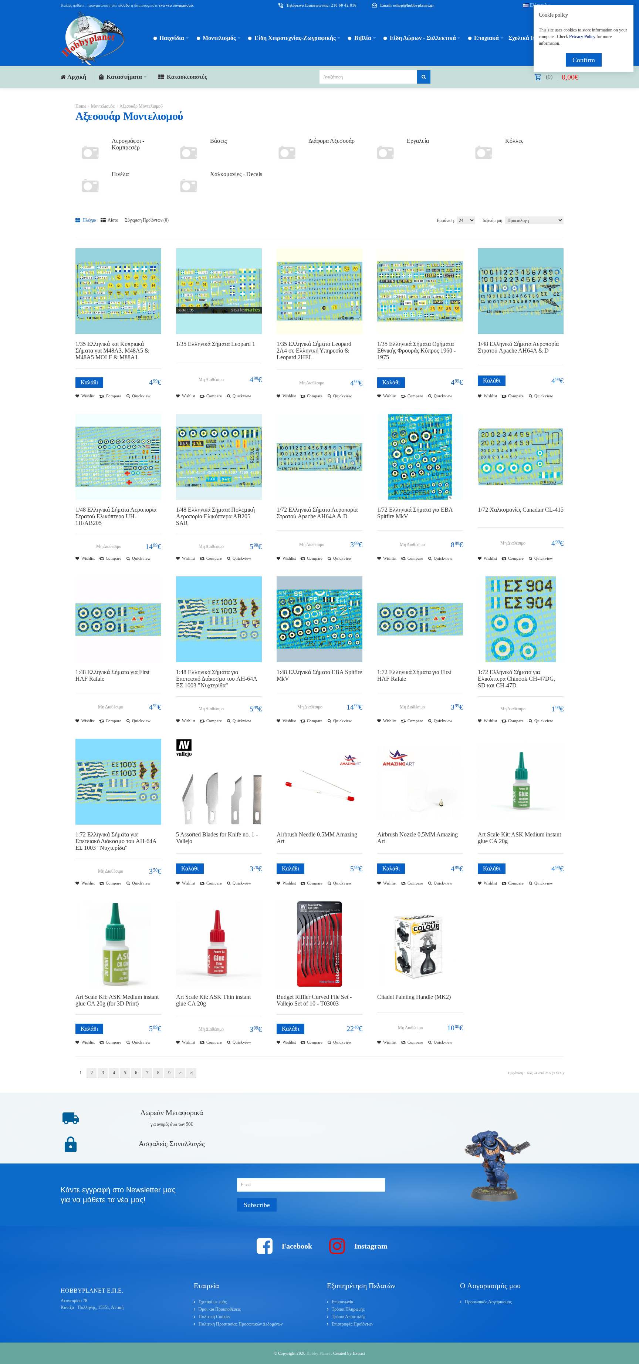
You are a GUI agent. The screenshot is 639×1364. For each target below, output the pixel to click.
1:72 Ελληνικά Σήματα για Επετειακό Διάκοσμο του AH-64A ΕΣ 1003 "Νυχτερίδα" (115, 841)
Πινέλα (120, 174)
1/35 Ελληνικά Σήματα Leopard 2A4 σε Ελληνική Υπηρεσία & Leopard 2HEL (314, 350)
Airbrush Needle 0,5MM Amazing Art (317, 837)
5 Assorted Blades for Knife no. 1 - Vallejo (217, 837)
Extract (359, 1353)
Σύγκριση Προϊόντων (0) (147, 220)
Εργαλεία (418, 141)
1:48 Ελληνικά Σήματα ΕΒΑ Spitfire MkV (319, 675)
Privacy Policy (582, 36)
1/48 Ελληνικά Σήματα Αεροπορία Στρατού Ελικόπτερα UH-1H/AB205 (115, 516)
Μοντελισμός (103, 106)
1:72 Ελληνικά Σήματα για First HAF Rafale (414, 675)
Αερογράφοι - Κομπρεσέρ (128, 144)
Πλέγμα (88, 220)
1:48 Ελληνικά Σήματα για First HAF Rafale (112, 675)
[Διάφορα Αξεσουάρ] (287, 152)
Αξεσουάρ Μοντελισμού (141, 106)
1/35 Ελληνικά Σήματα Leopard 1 (215, 344)
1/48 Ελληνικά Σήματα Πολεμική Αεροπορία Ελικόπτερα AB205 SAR (215, 516)
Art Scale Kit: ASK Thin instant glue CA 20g (213, 1000)
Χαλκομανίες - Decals (236, 174)
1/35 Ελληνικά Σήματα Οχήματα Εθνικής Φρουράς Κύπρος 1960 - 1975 (416, 350)
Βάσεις (218, 141)
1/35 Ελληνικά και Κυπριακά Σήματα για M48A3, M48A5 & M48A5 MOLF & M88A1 (112, 350)
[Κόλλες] (483, 152)
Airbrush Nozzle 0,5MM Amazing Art (417, 837)
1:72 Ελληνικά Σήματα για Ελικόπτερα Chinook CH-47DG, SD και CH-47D (516, 678)
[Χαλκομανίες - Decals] (188, 186)
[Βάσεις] (188, 152)
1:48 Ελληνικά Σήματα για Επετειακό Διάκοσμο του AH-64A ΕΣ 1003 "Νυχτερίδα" (216, 678)
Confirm (583, 60)
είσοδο (124, 5)
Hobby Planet (319, 1353)
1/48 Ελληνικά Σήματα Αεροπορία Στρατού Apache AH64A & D (518, 347)
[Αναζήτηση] (423, 77)
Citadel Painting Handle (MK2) (414, 997)
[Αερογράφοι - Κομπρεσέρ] (90, 152)
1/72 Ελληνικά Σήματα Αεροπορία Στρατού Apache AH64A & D (317, 512)
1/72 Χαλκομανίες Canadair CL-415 (521, 509)
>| (191, 1072)
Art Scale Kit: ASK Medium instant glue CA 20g (519, 837)
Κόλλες (514, 141)
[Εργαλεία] (385, 152)
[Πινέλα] (90, 186)
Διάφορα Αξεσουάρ (331, 141)
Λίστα (112, 220)
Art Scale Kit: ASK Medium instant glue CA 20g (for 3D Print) (117, 1000)
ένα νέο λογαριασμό (175, 5)
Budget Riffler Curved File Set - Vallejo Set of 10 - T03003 (314, 1000)
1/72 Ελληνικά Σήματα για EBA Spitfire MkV (415, 512)
